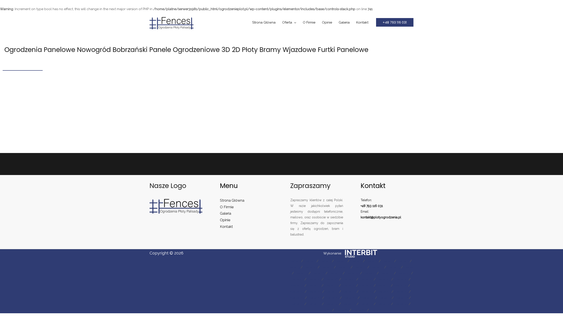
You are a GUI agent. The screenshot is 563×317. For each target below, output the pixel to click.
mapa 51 (384, 298)
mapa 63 (377, 310)
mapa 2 (310, 261)
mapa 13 (359, 267)
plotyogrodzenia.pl (387, 217)
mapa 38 (400, 286)
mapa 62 (359, 310)
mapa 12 (343, 267)
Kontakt (362, 22)
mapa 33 (314, 286)
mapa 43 (366, 292)
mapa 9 (294, 267)
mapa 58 (383, 304)
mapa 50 (367, 298)
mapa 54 (314, 304)
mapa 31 (297, 286)
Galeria (344, 22)
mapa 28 (366, 279)
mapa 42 (349, 292)
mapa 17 (301, 273)
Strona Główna (264, 22)
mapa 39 (297, 292)
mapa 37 (383, 286)
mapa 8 (403, 261)
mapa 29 (383, 279)
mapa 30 (401, 279)
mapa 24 (296, 279)
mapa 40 (314, 292)
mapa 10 (310, 267)
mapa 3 (325, 261)
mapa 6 (372, 261)
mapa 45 (401, 292)
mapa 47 (314, 298)
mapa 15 (393, 267)
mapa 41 (331, 292)
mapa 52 (401, 298)
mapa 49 (350, 298)
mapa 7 (387, 261)
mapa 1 (294, 261)
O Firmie (309, 22)
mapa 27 (348, 279)
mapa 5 (356, 261)
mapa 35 (348, 286)
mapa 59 (401, 304)
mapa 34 (331, 286)
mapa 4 (341, 261)
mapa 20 (352, 273)
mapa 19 (335, 273)
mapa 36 (366, 286)
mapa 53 (296, 304)
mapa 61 (341, 310)
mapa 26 (331, 279)
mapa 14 (376, 267)
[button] (394, 22)
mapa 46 (297, 298)
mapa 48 (332, 298)
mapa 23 (403, 273)
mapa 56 (349, 304)
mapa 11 (326, 267)
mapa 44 (384, 292)
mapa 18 (318, 273)
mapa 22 (386, 273)
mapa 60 (324, 310)
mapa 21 (369, 273)
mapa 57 (366, 304)
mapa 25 (314, 279)
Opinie (327, 22)
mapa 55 (331, 304)
